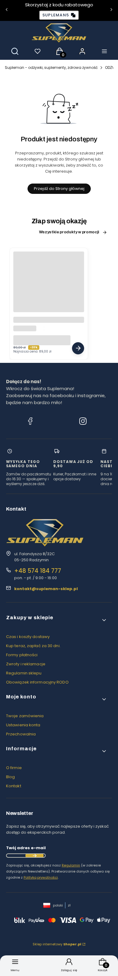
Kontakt (13, 786)
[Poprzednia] (6, 10)
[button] (56, 620)
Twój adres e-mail (26, 848)
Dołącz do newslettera (34, 855)
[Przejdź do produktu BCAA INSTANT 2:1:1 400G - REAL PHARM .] (48, 287)
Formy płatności (22, 655)
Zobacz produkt (78, 348)
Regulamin (71, 865)
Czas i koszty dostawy (28, 637)
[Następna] (111, 10)
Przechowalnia (21, 734)
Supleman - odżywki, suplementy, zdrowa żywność (51, 67)
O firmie (14, 768)
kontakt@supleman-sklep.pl (46, 589)
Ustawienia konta (23, 725)
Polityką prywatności (41, 877)
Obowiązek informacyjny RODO (37, 682)
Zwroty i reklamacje (25, 664)
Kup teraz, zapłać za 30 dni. (33, 646)
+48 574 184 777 (37, 571)
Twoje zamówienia (25, 716)
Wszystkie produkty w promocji (69, 232)
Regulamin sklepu (24, 673)
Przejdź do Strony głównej (59, 188)
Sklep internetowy (57, 944)
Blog (10, 777)
